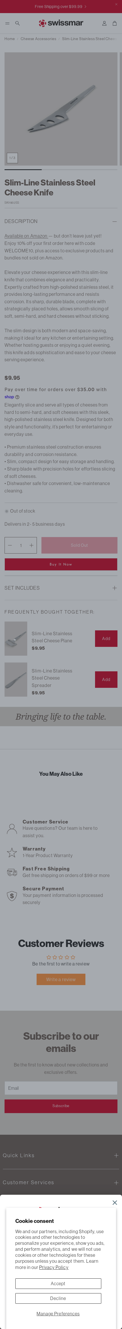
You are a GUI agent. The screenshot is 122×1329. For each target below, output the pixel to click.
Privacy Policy (54, 1267)
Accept (58, 1283)
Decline (58, 1298)
